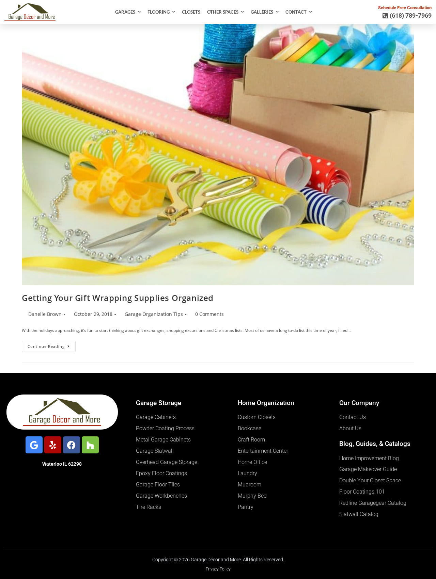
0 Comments (209, 314)
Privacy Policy (218, 569)
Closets (191, 12)
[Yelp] (52, 444)
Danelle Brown (45, 314)
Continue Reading (52, 345)
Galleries (262, 12)
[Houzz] (90, 444)
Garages (125, 12)
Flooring (158, 12)
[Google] (34, 444)
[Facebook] (71, 444)
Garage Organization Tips (154, 314)
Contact (296, 12)
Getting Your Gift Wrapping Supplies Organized (118, 297)
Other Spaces (222, 12)
